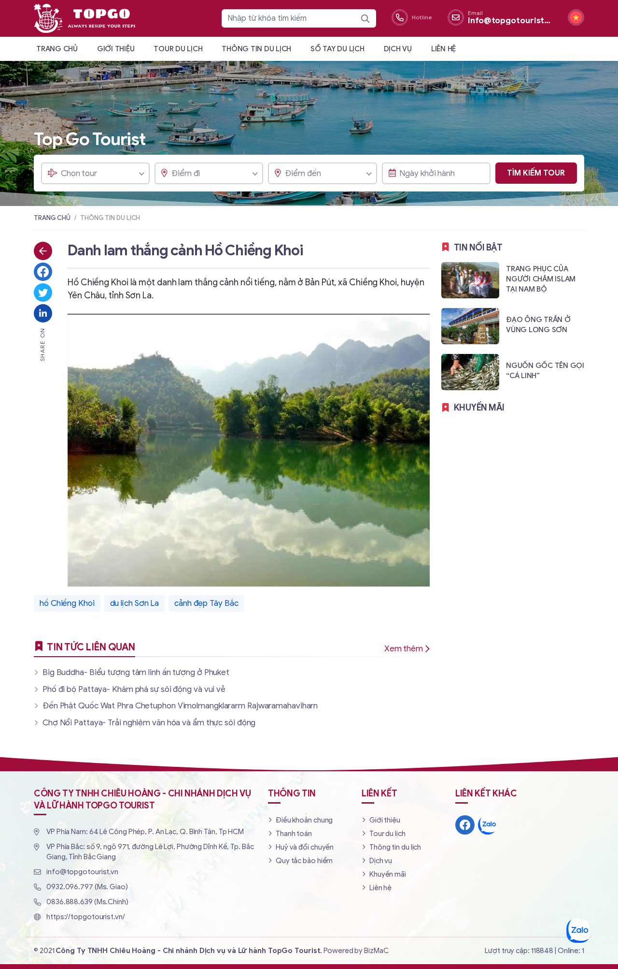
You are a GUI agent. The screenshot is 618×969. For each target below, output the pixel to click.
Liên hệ (443, 48)
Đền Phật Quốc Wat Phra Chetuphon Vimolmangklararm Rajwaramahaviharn (180, 706)
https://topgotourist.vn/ (85, 916)
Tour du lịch (178, 48)
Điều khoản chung (304, 820)
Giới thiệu (116, 48)
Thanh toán (294, 833)
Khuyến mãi (387, 874)
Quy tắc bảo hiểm (304, 860)
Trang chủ (57, 48)
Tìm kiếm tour (536, 173)
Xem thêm (403, 649)
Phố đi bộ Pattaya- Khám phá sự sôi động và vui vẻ (133, 689)
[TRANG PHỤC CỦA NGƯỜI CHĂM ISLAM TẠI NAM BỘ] (512, 279)
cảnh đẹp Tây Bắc (206, 603)
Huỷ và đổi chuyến (305, 847)
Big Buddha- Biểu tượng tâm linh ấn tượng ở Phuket (135, 672)
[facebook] (465, 825)
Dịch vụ (398, 48)
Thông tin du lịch (256, 48)
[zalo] (487, 825)
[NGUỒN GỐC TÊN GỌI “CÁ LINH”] (512, 371)
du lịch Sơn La (134, 603)
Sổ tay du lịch (337, 48)
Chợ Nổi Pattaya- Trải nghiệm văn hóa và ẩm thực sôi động (148, 723)
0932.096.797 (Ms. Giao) (87, 886)
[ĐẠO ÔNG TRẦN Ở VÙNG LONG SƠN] (512, 325)
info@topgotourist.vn (82, 871)
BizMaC (376, 950)
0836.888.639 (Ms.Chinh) (87, 901)
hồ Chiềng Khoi (67, 603)
